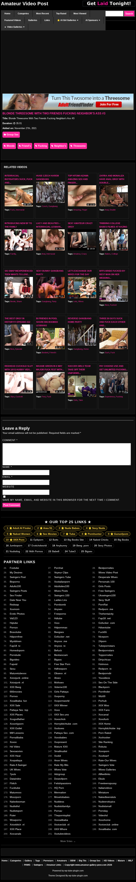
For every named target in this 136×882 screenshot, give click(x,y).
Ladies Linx (60, 600)
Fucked (113, 305)
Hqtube (14, 622)
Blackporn (104, 687)
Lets (75, 301)
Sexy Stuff (104, 600)
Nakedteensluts (107, 797)
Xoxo (57, 710)
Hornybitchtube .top (109, 728)
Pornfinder (104, 691)
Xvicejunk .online (19, 677)
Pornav (58, 810)
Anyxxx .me (60, 641)
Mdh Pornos (34, 551)
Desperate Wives (108, 577)
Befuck (58, 650)
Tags (37, 860)
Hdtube (58, 618)
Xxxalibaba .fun (18, 700)
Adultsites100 (61, 586)
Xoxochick (60, 719)
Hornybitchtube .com (65, 723)
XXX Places (16, 714)
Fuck (12, 210)
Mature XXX (61, 746)
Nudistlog (13, 551)
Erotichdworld (37, 545)
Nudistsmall (104, 806)
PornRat (103, 604)
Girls (75, 400)
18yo (12, 397)
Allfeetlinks (104, 774)
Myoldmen (15, 641)
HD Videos (109, 860)
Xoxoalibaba (61, 820)
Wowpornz (16, 820)
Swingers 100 (61, 595)
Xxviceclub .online (108, 824)
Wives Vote (60, 769)
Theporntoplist (62, 815)
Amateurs (62, 860)
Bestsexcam (61, 655)
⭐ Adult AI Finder (19, 528)
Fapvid (13, 664)
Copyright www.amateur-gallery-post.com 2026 (88, 865)
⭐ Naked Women (18, 533)
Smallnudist (60, 751)
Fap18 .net (104, 618)
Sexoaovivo (16, 751)
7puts (13, 774)
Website (8, 486)
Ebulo (101, 778)
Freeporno (60, 613)
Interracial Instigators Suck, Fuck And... (19, 179)
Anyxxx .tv (60, 645)
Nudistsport (16, 810)
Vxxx (57, 622)
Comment (10, 440)
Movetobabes (61, 797)
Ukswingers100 (107, 595)
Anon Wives (60, 760)
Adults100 (15, 586)
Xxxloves (59, 728)
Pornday (103, 810)
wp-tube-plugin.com (74, 870)
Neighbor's (59, 146)
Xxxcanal (103, 714)
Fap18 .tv (15, 645)
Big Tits (82, 860)
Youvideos (104, 677)
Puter (13, 815)
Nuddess (59, 801)
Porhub (102, 700)
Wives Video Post (108, 572)
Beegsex (59, 632)
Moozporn (15, 797)
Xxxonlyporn (17, 723)
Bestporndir (104, 673)
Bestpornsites (106, 567)
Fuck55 (102, 632)
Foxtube (14, 567)
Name (7, 467)
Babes (107, 254)
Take (81, 400)
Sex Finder (16, 595)
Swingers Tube (62, 577)
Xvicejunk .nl (17, 682)
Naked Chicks (98, 539)
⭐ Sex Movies (47, 533)
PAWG (27, 865)
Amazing (77, 210)
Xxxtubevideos (62, 833)
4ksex (57, 677)
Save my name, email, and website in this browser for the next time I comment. (61, 500)
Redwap (14, 604)
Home (86, 349)
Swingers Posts (18, 590)
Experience (110, 397)
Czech (44, 206)
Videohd (103, 815)
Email (7, 477)
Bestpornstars (106, 650)
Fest (44, 397)
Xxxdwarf (103, 755)
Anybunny (59, 545)
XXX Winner (61, 705)
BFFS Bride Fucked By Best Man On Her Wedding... (112, 274)
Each (107, 352)
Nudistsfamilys (62, 806)
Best (107, 305)
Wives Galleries (107, 769)
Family (13, 254)
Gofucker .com (106, 622)
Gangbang (53, 206)
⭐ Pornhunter (91, 533)
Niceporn (103, 636)
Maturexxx (15, 792)
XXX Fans (104, 710)
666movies (16, 691)
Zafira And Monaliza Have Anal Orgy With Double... (111, 179)
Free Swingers (106, 590)
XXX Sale (15, 705)
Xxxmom (14, 609)
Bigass (58, 659)
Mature (121, 860)
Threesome (79, 146)
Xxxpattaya (16, 760)
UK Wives (15, 769)
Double (113, 210)
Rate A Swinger (18, 765)
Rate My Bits (61, 765)
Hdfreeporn (60, 668)
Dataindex (15, 778)
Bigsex (86, 551)
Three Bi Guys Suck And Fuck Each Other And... (112, 322)
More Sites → (68, 841)
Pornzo (14, 627)
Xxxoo (13, 742)
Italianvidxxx (105, 787)
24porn (102, 641)
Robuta (102, 746)
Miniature (103, 792)
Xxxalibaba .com (107, 829)
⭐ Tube (69, 533)
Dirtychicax (104, 659)
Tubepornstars (106, 645)
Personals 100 (106, 581)
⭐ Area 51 (44, 528)
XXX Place (15, 829)
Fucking (42, 146)
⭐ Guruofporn (118, 533)
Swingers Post (18, 577)
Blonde (10, 146)
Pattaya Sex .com (64, 732)
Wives (81, 301)
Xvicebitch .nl (17, 824)
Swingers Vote (106, 765)
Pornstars (48, 860)
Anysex (58, 609)
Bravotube (15, 632)
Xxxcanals (15, 833)
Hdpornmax (60, 627)
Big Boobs (121, 539)
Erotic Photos (17, 613)
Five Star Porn (62, 664)
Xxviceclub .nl (61, 824)
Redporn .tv (105, 668)
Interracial (20, 210)
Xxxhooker (104, 737)
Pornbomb (60, 604)
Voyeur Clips (61, 572)
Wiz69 (101, 696)
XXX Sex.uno (61, 714)
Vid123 (14, 618)
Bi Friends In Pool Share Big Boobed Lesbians (47, 322)
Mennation (60, 792)
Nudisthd (15, 806)
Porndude (15, 655)
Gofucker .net (61, 636)
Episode (18, 349)
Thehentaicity (106, 613)
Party (54, 301)
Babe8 (53, 551)
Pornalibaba (16, 737)
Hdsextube (104, 627)
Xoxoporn (103, 751)
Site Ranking (105, 742)
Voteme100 (60, 687)
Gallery (28, 860)
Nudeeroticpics (106, 801)
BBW (72, 860)
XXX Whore (60, 829)
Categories (15, 860)
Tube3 (70, 551)
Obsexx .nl (60, 673)
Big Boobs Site (74, 539)
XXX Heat (15, 755)
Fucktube (15, 787)
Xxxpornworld (61, 700)
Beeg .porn (81, 545)
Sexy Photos (103, 545)
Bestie (13, 301)
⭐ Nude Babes (69, 528)
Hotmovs (103, 664)
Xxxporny (59, 696)
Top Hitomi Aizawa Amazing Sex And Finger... (78, 179)
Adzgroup (59, 774)
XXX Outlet (16, 728)
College (115, 254)
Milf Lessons (17, 732)
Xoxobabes (60, 737)
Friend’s (26, 146)
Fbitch (13, 783)
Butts (53, 539)
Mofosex (59, 682)
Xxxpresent (60, 742)
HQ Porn (59, 787)
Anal (107, 210)
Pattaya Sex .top (19, 710)
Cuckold (19, 397)
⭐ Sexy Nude (95, 528)
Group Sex (12, 134)
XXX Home (104, 723)
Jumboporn (14, 545)
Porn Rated (104, 732)
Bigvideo (14, 659)
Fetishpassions (62, 783)
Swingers (38, 865)
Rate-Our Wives (107, 760)
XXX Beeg (15, 687)
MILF (130, 860)
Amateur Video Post (24, 3)
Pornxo (14, 696)
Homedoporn (17, 650)
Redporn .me (105, 609)
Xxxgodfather (17, 719)
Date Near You (18, 600)
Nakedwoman (17, 801)
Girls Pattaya (61, 691)
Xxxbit (57, 755)
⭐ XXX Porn (15, 539)
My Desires (16, 572)
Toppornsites (105, 655)
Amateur (76, 254)
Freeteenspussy (107, 783)
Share (19, 301)
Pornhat (58, 567)
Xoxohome (104, 820)
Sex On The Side (108, 682)
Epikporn (36, 539)
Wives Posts (61, 590)
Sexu (12, 668)
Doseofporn (60, 778)
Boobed (45, 352)
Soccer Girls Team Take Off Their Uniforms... (79, 369)
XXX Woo (103, 705)
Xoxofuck (103, 719)
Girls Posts (104, 586)
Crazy (84, 254)
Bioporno (15, 581)
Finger (84, 210)
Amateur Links (53, 865)
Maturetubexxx (18, 673)
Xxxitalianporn (62, 581)
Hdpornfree (16, 636)
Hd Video (15, 746)
